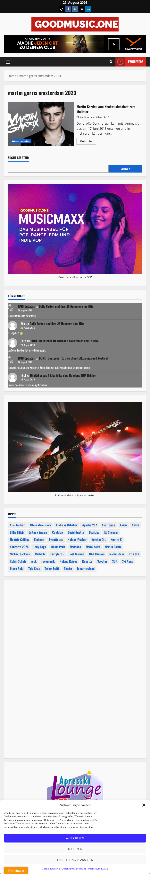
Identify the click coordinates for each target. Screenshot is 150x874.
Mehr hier (88, 142)
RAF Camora (96, 554)
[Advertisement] (75, 629)
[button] (144, 805)
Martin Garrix (113, 546)
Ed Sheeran (111, 532)
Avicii (123, 525)
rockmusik (48, 561)
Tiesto (68, 568)
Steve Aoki (16, 568)
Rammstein (116, 554)
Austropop (108, 525)
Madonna (75, 546)
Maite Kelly (93, 546)
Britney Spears (38, 532)
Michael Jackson (20, 554)
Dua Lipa (94, 532)
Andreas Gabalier (66, 525)
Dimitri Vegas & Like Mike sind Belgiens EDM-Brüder (63, 375)
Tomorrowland (86, 568)
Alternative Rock (40, 525)
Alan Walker (17, 525)
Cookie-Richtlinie (51, 868)
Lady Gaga (39, 546)
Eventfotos (135, 61)
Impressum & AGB (98, 868)
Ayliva (135, 525)
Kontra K (116, 539)
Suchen (125, 169)
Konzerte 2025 (19, 546)
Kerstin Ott (98, 539)
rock (34, 561)
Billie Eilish (17, 532)
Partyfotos (57, 554)
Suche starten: (18, 158)
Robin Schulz (18, 561)
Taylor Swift (52, 568)
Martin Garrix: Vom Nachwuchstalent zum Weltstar (41, 124)
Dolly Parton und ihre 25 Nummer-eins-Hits (66, 306)
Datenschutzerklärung (74, 868)
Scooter (102, 561)
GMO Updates (26, 306)
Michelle (40, 554)
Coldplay (57, 532)
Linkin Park (58, 546)
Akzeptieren (75, 838)
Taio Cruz (34, 568)
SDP (114, 561)
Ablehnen (75, 849)
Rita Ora (134, 554)
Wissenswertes (20, 141)
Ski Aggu (127, 561)
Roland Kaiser (68, 561)
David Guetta (76, 532)
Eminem (39, 539)
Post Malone (76, 554)
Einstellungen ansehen (75, 860)
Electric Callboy (19, 539)
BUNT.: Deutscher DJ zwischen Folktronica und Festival (64, 340)
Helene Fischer (77, 539)
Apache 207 (89, 525)
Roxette (87, 561)
